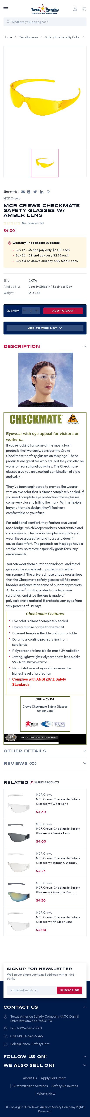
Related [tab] (31, 783)
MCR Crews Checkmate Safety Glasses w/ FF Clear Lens (58, 919)
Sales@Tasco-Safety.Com (29, 1044)
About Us (30, 1078)
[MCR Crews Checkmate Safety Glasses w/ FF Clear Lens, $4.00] (18, 922)
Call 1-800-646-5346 (26, 1036)
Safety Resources (64, 1086)
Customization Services (30, 1086)
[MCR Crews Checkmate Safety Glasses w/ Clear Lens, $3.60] (18, 804)
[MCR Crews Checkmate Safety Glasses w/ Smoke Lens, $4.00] (18, 833)
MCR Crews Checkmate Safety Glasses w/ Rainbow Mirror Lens (58, 890)
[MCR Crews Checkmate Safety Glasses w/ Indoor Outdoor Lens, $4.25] (18, 863)
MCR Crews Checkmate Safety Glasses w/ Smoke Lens (58, 831)
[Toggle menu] (5, 8)
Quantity (13, 311)
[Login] (75, 8)
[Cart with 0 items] (84, 8)
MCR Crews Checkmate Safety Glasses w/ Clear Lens (58, 801)
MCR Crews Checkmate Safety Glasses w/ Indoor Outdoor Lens (58, 860)
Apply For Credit (53, 1078)
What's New (46, 1093)
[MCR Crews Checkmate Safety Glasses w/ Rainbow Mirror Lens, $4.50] (18, 892)
